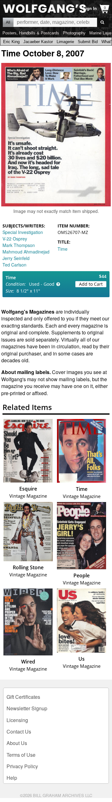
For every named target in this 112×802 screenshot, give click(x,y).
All (8, 22)
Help (12, 777)
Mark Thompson (18, 245)
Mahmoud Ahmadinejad (25, 252)
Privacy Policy (22, 766)
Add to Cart (91, 284)
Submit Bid (88, 41)
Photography (74, 33)
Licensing (17, 720)
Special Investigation (22, 232)
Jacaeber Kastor (38, 41)
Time (63, 249)
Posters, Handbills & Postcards (30, 33)
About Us (17, 743)
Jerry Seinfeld (16, 258)
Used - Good (41, 284)
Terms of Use (21, 754)
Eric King (11, 41)
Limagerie (65, 41)
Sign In (90, 8)
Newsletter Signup (27, 708)
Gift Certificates (23, 696)
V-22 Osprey (14, 239)
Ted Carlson (14, 265)
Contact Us (19, 731)
